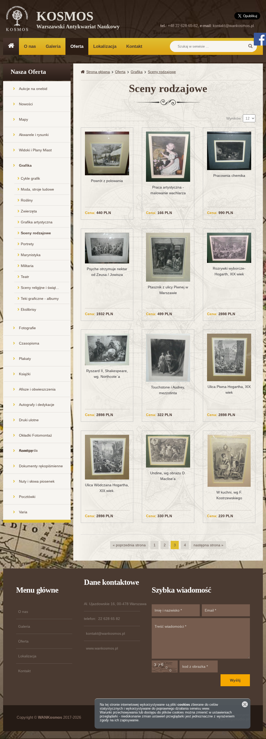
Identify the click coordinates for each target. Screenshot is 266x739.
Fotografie (27, 328)
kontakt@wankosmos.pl (233, 25)
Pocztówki (27, 497)
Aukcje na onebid (33, 89)
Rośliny (27, 200)
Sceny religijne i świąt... (40, 288)
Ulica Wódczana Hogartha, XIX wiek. (107, 488)
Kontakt (134, 46)
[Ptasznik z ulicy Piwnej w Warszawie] (168, 257)
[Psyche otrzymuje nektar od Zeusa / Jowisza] (107, 248)
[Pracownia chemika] (229, 150)
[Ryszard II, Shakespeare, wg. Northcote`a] (107, 349)
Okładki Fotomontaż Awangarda (35, 438)
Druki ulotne (29, 420)
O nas (30, 46)
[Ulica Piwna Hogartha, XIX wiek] (229, 357)
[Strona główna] (83, 71)
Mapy (23, 119)
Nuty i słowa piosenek (37, 481)
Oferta (76, 46)
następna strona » (208, 545)
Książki (24, 374)
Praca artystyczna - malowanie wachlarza (168, 190)
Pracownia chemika (229, 175)
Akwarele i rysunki (34, 135)
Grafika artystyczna (36, 222)
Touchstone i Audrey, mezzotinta (168, 390)
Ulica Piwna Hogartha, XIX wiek (229, 389)
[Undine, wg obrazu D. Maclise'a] (168, 451)
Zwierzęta (29, 211)
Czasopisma (29, 343)
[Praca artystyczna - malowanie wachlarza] (168, 156)
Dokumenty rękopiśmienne (41, 466)
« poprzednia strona (129, 545)
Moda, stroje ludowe (37, 189)
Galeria (53, 46)
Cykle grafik (30, 178)
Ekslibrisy (28, 309)
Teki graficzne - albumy (40, 298)
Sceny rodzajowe (36, 233)
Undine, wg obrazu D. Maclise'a (168, 476)
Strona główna (98, 72)
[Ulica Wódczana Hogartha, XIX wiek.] (107, 457)
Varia (23, 512)
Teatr (25, 277)
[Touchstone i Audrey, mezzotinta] (168, 357)
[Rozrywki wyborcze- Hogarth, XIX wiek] (229, 247)
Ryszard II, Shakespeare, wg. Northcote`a (107, 374)
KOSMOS (78, 20)
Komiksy (26, 451)
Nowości (26, 104)
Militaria (27, 266)
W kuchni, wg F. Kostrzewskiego (229, 495)
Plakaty (25, 358)
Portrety (27, 244)
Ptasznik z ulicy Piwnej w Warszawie (168, 290)
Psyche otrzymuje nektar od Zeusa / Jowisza (107, 272)
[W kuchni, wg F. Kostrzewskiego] (229, 460)
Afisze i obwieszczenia (37, 389)
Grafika (25, 165)
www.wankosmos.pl (102, 648)
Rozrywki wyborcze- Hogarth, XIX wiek (229, 271)
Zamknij (245, 704)
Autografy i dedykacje (36, 405)
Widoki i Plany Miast (35, 150)
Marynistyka (31, 255)
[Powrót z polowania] (107, 153)
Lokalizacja (104, 46)
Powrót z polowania (107, 181)
